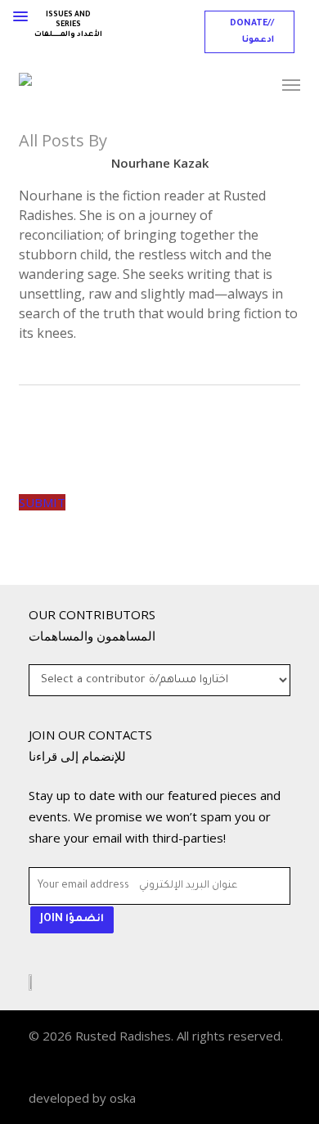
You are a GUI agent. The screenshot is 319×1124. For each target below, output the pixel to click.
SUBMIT (42, 502)
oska (123, 1098)
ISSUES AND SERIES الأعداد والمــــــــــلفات (68, 25)
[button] (249, 32)
